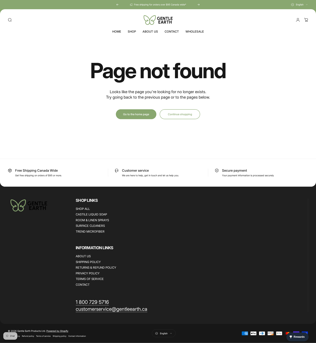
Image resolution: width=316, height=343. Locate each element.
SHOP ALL (83, 209)
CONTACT (83, 284)
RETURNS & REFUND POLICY (96, 267)
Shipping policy (59, 336)
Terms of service (43, 336)
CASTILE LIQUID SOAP (91, 214)
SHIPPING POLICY (88, 262)
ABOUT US (83, 256)
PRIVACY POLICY (88, 273)
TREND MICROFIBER (90, 231)
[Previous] (117, 4)
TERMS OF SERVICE (90, 279)
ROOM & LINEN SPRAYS (92, 220)
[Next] (198, 4)
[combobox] (299, 4)
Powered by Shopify (57, 331)
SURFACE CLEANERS (90, 225)
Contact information (77, 336)
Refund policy (28, 336)
